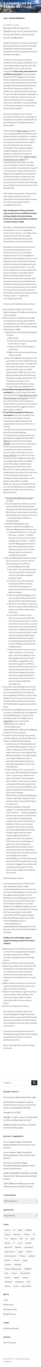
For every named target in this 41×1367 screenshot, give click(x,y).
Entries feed (8, 1305)
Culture (27, 1234)
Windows (8, 1282)
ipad (32, 1239)
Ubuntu (8, 1278)
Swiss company (9, 455)
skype (25, 1260)
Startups (17, 1265)
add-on (7, 1230)
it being (33, 157)
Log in (5, 1300)
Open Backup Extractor (28, 395)
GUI (21, 1239)
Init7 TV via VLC (9, 1343)
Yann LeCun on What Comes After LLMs (19, 1097)
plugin (20, 1252)
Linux (20, 1243)
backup (7, 1234)
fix (34, 1234)
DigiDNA (6, 444)
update (16, 1278)
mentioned (7, 159)
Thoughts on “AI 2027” (12, 1113)
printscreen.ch (10, 1256)
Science (16, 1260)
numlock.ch (28, 1247)
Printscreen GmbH (10, 1328)
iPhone (7, 1243)
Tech (7, 1273)
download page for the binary (15, 398)
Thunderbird (25, 1273)
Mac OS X (8, 1247)
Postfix (29, 1252)
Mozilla (18, 1247)
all (13, 159)
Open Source (10, 1252)
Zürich (15, 1286)
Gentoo (14, 1239)
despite (27, 157)
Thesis (14, 1273)
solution (8, 1265)
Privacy (22, 1256)
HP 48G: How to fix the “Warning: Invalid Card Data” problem (20, 1176)
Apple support (22, 131)
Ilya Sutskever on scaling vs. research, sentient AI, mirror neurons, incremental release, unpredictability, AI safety (19, 1105)
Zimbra (7, 1286)
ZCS (28, 1282)
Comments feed (10, 1309)
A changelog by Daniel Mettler (17, 5)
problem (31, 1256)
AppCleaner (8, 721)
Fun (6, 1239)
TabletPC (28, 1269)
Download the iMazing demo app (19, 498)
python (7, 1260)
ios (27, 1239)
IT (14, 1243)
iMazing (6, 441)
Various (25, 1278)
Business (17, 1234)
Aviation (28, 1230)
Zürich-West (26, 1286)
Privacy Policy (8, 1359)
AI (14, 1230)
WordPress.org (9, 1314)
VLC (22, 661)
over (16, 159)
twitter (21, 159)
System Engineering (13, 1269)
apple (20, 1230)
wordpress (19, 1282)
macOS (28, 1243)
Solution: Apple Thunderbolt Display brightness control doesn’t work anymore (19, 1145)
